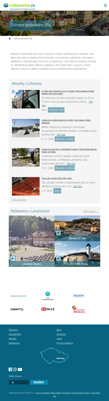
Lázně (59, 338)
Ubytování (13, 329)
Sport (57, 190)
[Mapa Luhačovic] (54, 355)
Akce (58, 329)
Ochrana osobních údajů (80, 393)
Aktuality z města (65, 139)
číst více (61, 134)
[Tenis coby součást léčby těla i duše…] (26, 186)
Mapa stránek (56, 393)
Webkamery (14, 343)
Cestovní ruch (56, 109)
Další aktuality (19, 199)
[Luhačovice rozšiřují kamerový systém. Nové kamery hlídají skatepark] (26, 128)
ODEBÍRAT (38, 382)
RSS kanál (66, 393)
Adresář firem (15, 334)
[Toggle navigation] (104, 5)
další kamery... (90, 211)
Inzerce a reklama (43, 393)
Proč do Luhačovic (64, 343)
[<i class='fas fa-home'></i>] (10, 39)
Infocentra (61, 334)
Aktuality (12, 338)
